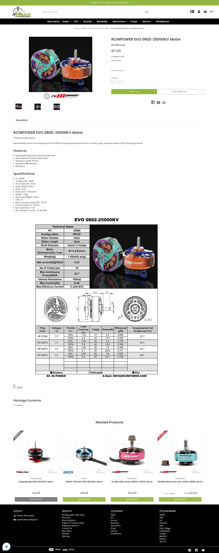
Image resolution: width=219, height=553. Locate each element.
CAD (211, 11)
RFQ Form (66, 517)
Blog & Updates (69, 520)
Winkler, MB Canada (25, 515)
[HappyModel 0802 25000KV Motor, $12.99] (36, 453)
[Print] (164, 102)
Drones (87, 21)
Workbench (162, 21)
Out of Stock (36, 499)
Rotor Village (165, 528)
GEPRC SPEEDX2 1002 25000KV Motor (84, 481)
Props (134, 21)
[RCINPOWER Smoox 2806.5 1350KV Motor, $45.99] (132, 453)
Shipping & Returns (70, 525)
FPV (76, 21)
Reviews (65, 533)
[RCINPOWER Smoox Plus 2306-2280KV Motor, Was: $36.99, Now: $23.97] (180, 453)
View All (163, 541)
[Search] (146, 12)
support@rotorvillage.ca (27, 519)
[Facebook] (153, 102)
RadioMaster (165, 531)
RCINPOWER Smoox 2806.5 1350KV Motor (132, 481)
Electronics (119, 21)
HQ (161, 520)
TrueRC (163, 533)
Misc (161, 525)
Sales (65, 21)
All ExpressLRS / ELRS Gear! (73, 515)
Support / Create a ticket (73, 523)
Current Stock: (117, 70)
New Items (53, 21)
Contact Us (67, 528)
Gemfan (163, 523)
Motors (146, 21)
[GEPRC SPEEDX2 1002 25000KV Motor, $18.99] (84, 453)
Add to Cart (84, 499)
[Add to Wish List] (39, 473)
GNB (161, 517)
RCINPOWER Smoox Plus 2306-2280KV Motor (180, 481)
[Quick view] (33, 473)
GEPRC (162, 515)
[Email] (158, 102)
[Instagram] (196, 550)
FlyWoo (163, 539)
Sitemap (66, 536)
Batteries (102, 21)
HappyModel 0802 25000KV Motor (36, 481)
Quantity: (114, 78)
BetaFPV (163, 536)
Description (22, 120)
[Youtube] (203, 550)
